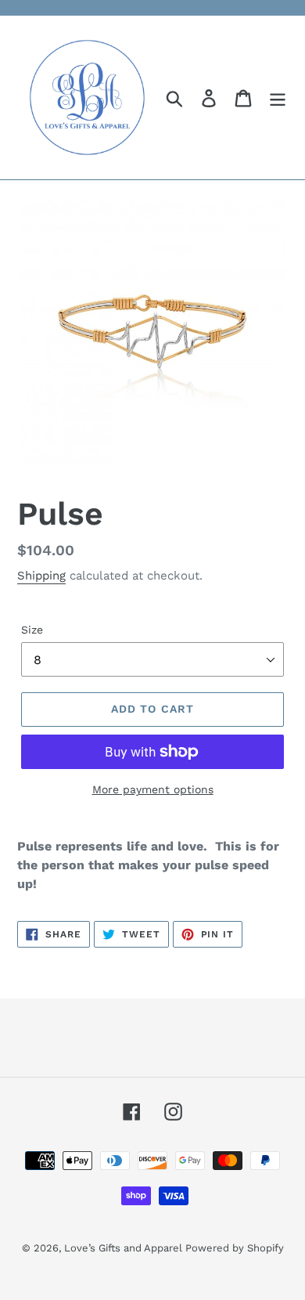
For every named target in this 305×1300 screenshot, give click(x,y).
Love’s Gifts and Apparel (124, 1248)
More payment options (153, 789)
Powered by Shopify (234, 1248)
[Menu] (277, 97)
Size (32, 629)
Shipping (41, 576)
